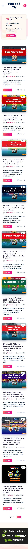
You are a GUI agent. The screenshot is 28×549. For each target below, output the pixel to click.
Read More (8, 90)
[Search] (24, 5)
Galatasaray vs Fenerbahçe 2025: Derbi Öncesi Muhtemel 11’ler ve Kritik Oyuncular (13, 300)
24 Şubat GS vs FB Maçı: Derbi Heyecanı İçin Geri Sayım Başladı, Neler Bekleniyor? (13, 118)
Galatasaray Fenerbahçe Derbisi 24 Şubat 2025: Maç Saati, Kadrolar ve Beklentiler (13, 394)
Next (19, 517)
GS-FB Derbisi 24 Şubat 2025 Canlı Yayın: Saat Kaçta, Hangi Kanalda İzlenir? (14, 208)
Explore (12, 35)
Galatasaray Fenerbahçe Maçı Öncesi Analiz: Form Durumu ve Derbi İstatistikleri (14, 162)
